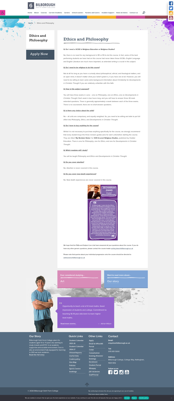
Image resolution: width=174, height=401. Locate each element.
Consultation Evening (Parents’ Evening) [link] (96, 356)
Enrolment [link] (93, 362)
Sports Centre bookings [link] (75, 370)
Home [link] (30, 13)
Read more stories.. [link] (68, 323)
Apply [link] (91, 340)
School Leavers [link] (77, 13)
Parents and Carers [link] (92, 13)
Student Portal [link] (95, 365)
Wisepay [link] (92, 368)
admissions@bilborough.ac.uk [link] (74, 258)
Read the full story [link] (36, 355)
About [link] (36, 13)
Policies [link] (72, 365)
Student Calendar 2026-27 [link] (76, 348)
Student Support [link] (108, 13)
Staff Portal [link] (93, 375)
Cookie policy (143, 398)
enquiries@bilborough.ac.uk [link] (119, 343)
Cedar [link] (91, 350)
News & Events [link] (122, 13)
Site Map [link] (72, 362)
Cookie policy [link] (74, 359)
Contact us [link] (134, 13)
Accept (127, 398)
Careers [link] (67, 13)
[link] (2, 12)
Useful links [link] (74, 356)
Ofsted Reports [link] (75, 353)
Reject (134, 398)
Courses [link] (44, 13)
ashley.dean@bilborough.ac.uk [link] (122, 249)
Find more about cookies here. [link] (98, 394)
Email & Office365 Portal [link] (96, 345)
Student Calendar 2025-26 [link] (76, 341)
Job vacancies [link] (94, 371)
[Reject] (171, 398)
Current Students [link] (55, 13)
